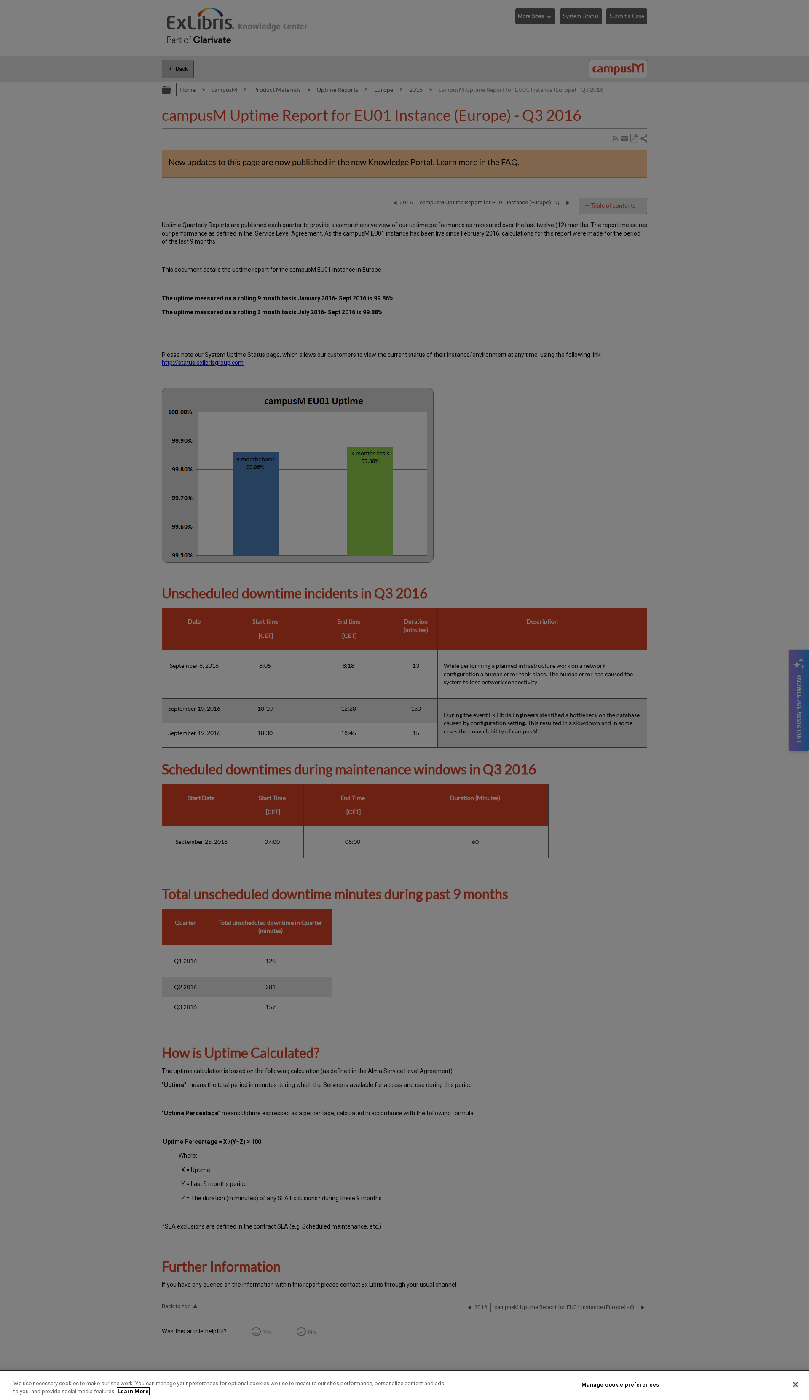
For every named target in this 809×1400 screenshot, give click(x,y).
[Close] (795, 1384)
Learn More (133, 1391)
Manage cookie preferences (620, 1384)
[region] (404, 1385)
